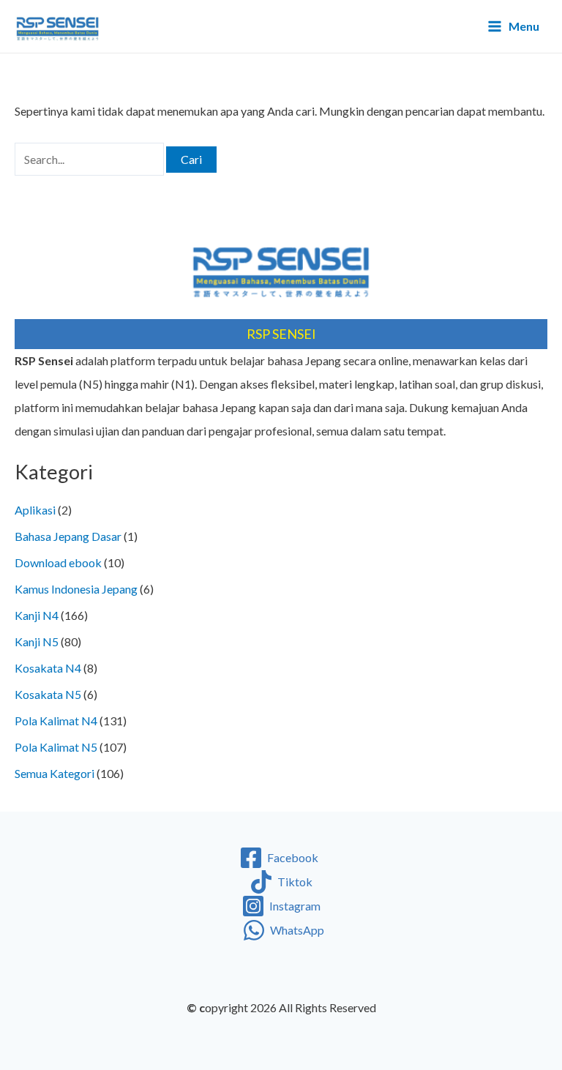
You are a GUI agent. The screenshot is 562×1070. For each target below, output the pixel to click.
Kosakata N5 (48, 694)
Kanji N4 (37, 615)
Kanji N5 (37, 641)
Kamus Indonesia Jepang (76, 589)
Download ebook (58, 562)
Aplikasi (35, 510)
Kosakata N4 (48, 668)
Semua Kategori (54, 773)
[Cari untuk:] (90, 159)
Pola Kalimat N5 (56, 747)
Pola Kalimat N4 (56, 720)
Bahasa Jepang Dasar (68, 536)
